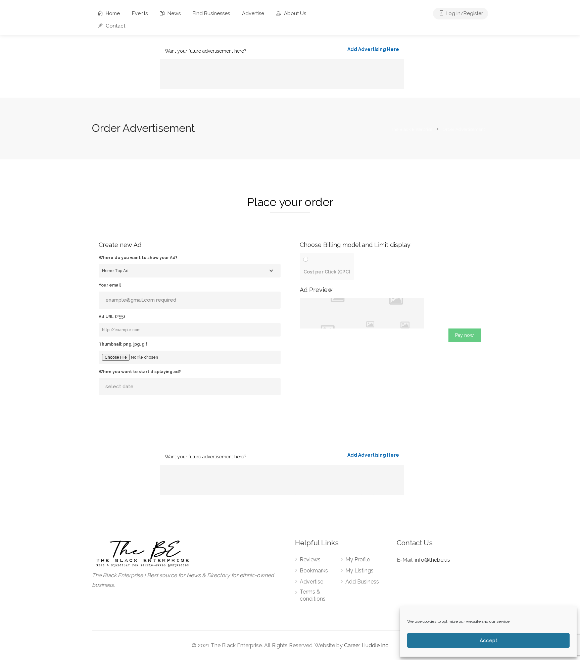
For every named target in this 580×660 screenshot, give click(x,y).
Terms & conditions (313, 595)
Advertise (253, 13)
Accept (488, 641)
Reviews (310, 559)
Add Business (362, 581)
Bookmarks (314, 570)
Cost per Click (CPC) (326, 271)
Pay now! (465, 335)
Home (112, 13)
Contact (114, 26)
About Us (294, 13)
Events (140, 13)
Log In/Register (463, 13)
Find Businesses (211, 13)
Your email (110, 285)
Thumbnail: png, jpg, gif (123, 344)
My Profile (357, 559)
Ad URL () (112, 316)
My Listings (359, 570)
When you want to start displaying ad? (140, 371)
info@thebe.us (432, 560)
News (173, 13)
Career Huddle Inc (366, 645)
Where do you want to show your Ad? (138, 257)
